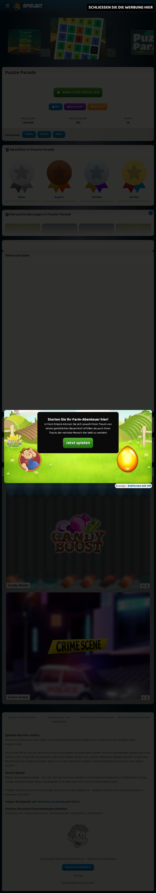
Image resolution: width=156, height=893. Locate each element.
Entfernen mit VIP (139, 486)
